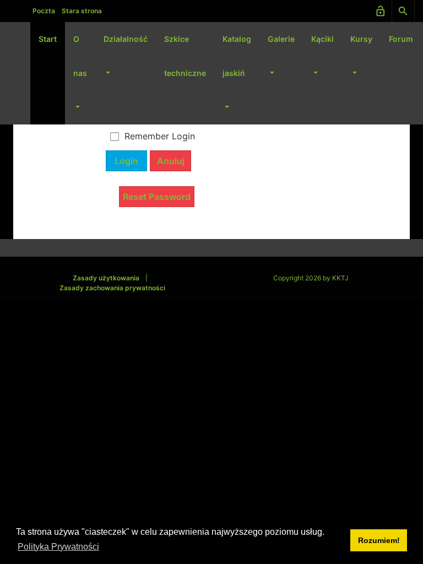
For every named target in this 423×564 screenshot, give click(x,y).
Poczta (43, 11)
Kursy (361, 39)
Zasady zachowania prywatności (112, 288)
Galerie (281, 39)
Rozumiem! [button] (379, 540)
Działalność (126, 39)
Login (126, 160)
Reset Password (157, 196)
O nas (80, 56)
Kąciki (322, 39)
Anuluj (171, 160)
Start (48, 39)
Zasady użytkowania (106, 278)
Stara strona (82, 11)
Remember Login (159, 136)
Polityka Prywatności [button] (58, 546)
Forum (401, 39)
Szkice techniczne (185, 56)
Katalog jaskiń (237, 56)
